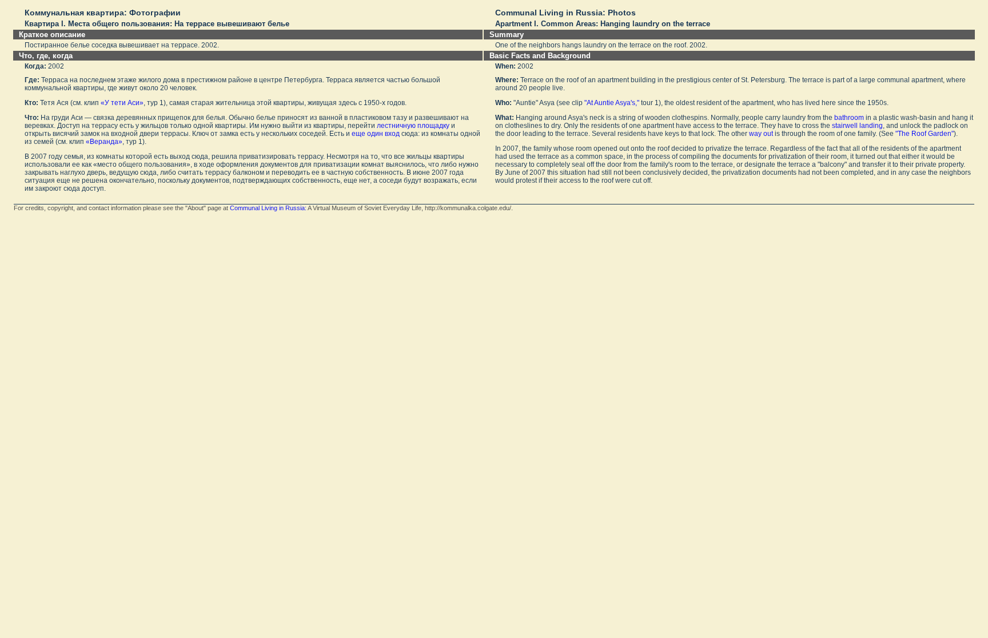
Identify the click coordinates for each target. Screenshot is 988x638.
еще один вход (376, 134)
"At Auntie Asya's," (611, 103)
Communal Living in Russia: (268, 207)
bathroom (849, 118)
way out (761, 134)
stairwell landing (857, 126)
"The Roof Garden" (924, 134)
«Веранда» (104, 142)
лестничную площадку (413, 126)
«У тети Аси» (122, 103)
